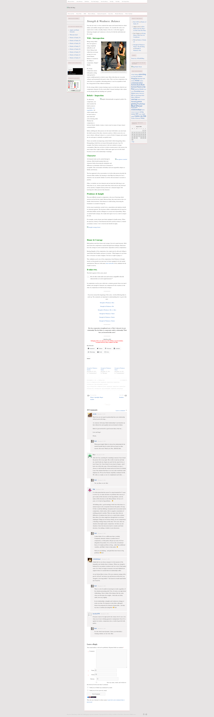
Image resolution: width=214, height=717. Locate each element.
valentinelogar (97, 559)
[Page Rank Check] (136, 67)
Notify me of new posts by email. (98, 690)
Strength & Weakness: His (107, 306)
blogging (134, 78)
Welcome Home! (71, 1)
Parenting (110, 382)
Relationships (99, 384)
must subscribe (110, 263)
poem (139, 101)
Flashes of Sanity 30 (75, 37)
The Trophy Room (125, 1)
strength (114, 388)
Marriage (103, 382)
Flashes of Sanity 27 (75, 46)
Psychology (98, 388)
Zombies (121, 397)
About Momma (80, 1)
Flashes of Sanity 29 (75, 40)
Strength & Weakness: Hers (107, 302)
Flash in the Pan (71, 13)
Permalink (101, 380)
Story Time (111, 13)
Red (95, 441)
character (93, 386)
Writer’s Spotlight (128, 13)
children (141, 80)
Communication (95, 382)
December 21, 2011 (101, 414)
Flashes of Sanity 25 (75, 52)
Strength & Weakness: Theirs (107, 313)
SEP (137, 114)
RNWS (143, 109)
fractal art (136, 89)
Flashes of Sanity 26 (75, 49)
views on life (140, 115)
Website (92, 679)
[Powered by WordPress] (144, 714)
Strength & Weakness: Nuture (107, 321)
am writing (133, 76)
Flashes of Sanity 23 (75, 58)
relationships (106, 388)
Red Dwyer (136, 105)
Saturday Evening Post (101, 13)
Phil (94, 489)
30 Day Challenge (134, 74)
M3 (132, 95)
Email (91, 675)
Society (105, 384)
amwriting (142, 74)
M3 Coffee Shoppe (137, 95)
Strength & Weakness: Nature (107, 317)
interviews (141, 93)
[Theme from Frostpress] (146, 714)
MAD (85, 13)
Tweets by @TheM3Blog (137, 58)
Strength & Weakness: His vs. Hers (107, 310)
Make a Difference (135, 97)
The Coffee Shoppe (95, 1)
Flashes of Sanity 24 (75, 55)
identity (137, 93)
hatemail (142, 91)
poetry (134, 103)
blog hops (140, 78)
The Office (118, 1)
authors (140, 76)
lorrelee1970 (96, 614)
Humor (133, 93)
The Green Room (104, 1)
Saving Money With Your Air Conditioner (139, 35)
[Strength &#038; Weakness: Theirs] (121, 363)
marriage (109, 386)
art (137, 76)
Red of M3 (136, 22)
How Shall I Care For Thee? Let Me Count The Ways (139, 28)
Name (91, 670)
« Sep (132, 141)
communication (101, 386)
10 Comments (123, 380)
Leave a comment (120, 410)
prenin (94, 414)
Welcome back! (74, 35)
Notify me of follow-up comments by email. (101, 687)
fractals (141, 89)
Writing (142, 118)
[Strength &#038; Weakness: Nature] (107, 363)
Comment (91, 651)
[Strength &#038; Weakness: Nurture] (93, 363)
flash (138, 84)
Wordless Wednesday (119, 13)
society (140, 114)
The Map (111, 1)
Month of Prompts (141, 99)
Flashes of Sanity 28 (75, 43)
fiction (134, 84)
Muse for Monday (91, 13)
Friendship (137, 91)
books (137, 80)
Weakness (120, 388)
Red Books (87, 1)
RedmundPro (134, 107)
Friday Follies (79, 13)
